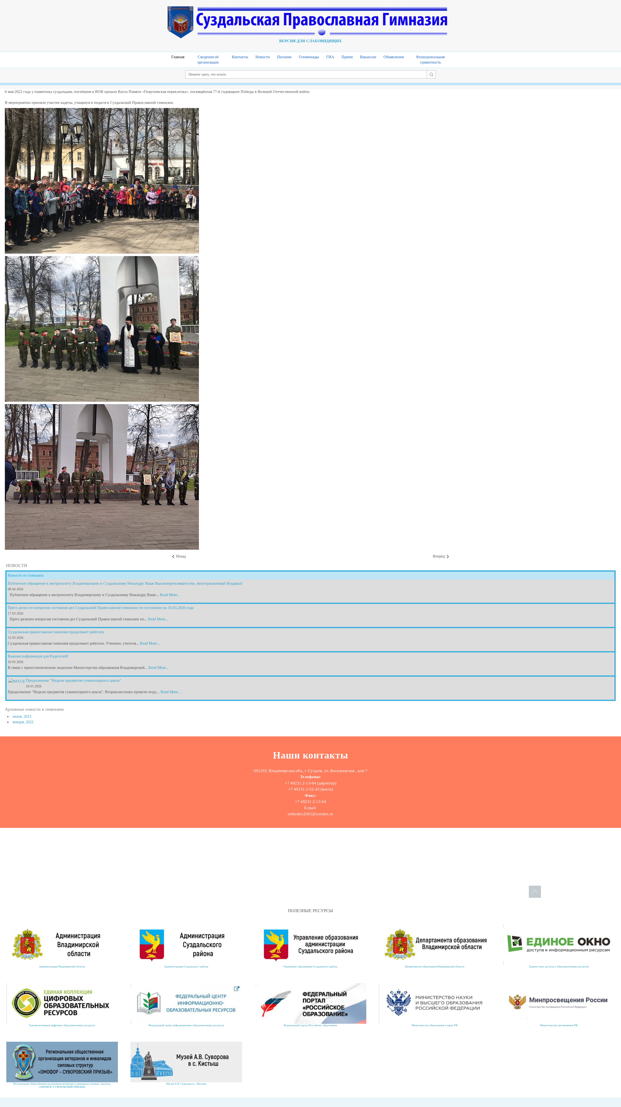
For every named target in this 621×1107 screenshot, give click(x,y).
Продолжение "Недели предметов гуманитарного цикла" (73, 680)
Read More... (170, 595)
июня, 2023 (22, 716)
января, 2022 (23, 722)
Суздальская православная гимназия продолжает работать (56, 632)
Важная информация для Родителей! (38, 656)
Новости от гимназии (26, 575)
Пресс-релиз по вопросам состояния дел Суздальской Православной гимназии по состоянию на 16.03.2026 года (101, 608)
